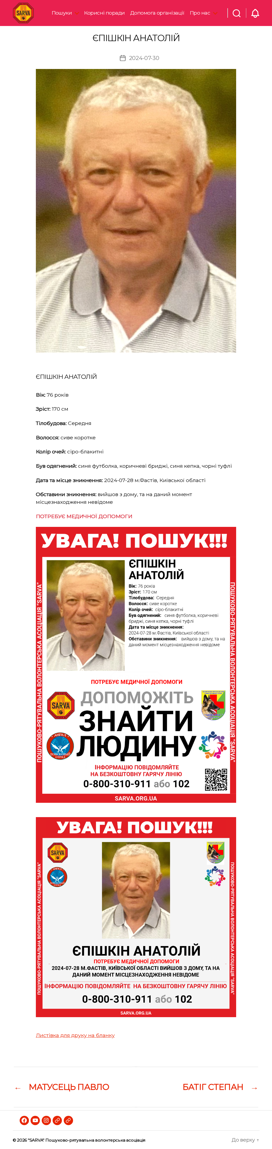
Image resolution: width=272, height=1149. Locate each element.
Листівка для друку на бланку (75, 1035)
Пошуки (62, 13)
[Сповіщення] (255, 12)
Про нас (200, 13)
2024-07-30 (144, 58)
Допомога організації (157, 13)
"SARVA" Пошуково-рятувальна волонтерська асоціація (87, 1140)
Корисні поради (104, 13)
